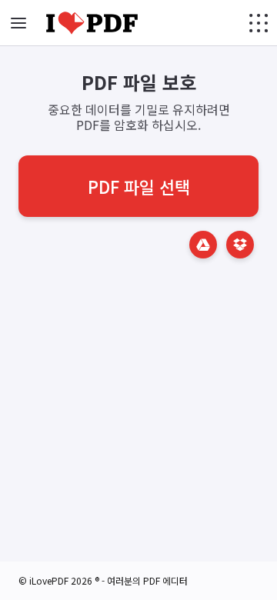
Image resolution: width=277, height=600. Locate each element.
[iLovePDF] (92, 23)
